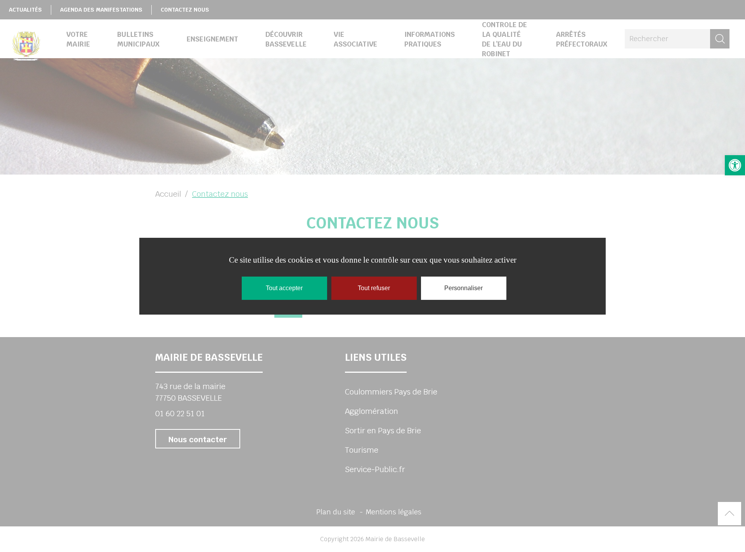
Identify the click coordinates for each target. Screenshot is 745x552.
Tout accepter (284, 288)
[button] (735, 165)
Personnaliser (463, 288)
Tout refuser (374, 288)
